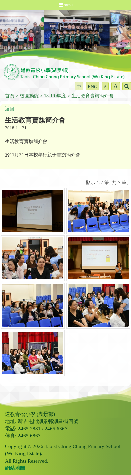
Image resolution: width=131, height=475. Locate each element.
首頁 (9, 95)
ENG (92, 86)
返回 (9, 108)
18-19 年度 (55, 95)
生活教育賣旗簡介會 (92, 95)
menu (68, 5)
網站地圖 (15, 468)
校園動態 (29, 95)
